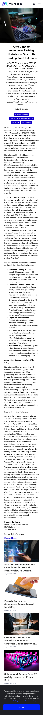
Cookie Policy (30, 700)
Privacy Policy (12, 700)
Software (15, 122)
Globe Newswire (17, 534)
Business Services (21, 114)
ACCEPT (21, 707)
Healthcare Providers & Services (21, 118)
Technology (26, 122)
